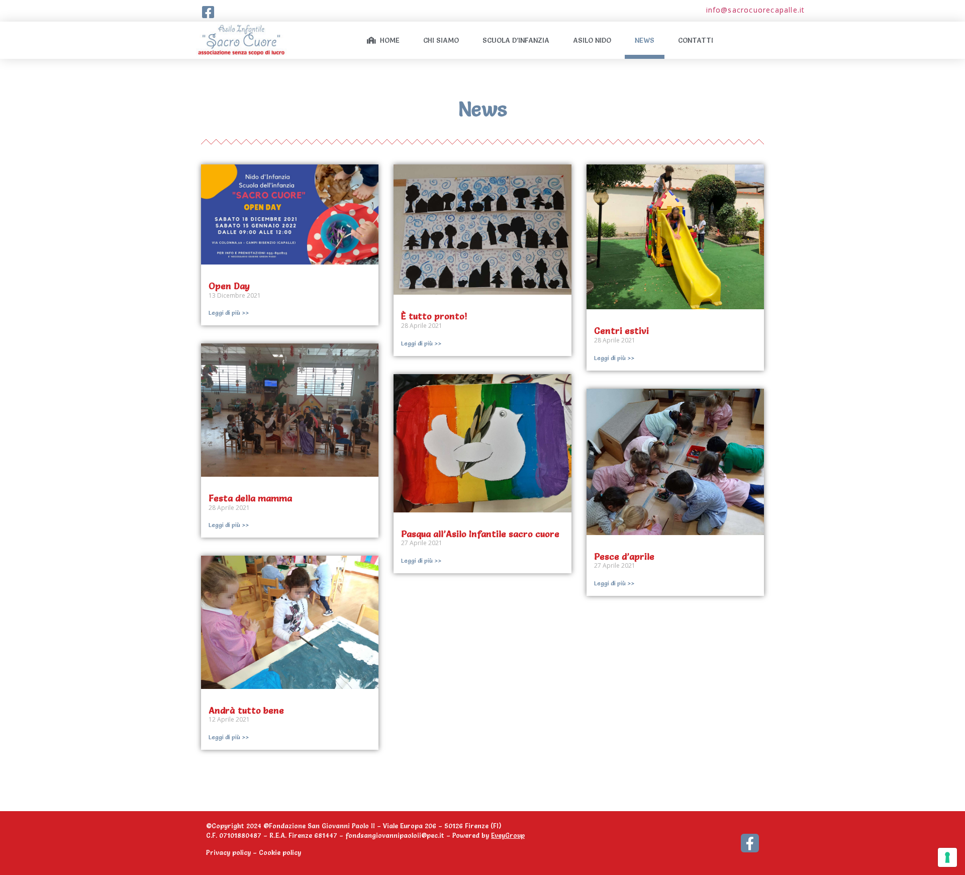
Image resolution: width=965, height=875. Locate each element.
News (644, 40)
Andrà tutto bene (246, 710)
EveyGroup (508, 835)
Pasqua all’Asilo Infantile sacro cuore (480, 534)
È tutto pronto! (434, 316)
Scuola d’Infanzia (515, 40)
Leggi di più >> (229, 312)
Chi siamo (441, 40)
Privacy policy (228, 852)
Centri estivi (621, 330)
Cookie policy (280, 852)
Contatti (695, 40)
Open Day (229, 286)
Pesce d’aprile (624, 556)
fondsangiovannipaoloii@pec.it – (398, 835)
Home (388, 40)
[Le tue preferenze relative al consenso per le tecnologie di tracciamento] (947, 857)
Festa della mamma (250, 498)
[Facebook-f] (750, 843)
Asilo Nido (592, 40)
